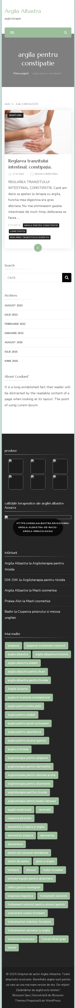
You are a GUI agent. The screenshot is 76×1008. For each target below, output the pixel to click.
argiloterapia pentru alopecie (28, 758)
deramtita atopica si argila (26, 827)
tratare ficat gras (54, 939)
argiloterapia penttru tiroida (27, 792)
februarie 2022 (15, 324)
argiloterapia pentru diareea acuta (31, 775)
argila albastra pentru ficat (26, 672)
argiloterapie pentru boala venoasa (32, 801)
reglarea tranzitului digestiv (29, 237)
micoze (31, 870)
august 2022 (14, 305)
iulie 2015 (11, 352)
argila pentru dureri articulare (28, 723)
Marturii (15, 115)
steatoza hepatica (20, 896)
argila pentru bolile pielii (24, 706)
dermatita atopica (20, 835)
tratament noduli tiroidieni (26, 913)
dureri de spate (18, 861)
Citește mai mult (30, 247)
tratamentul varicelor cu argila (29, 930)
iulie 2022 (11, 314)
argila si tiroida (18, 749)
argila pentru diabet (21, 715)
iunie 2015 (11, 361)
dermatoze (15, 844)
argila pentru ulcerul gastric (27, 741)
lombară (13, 870)
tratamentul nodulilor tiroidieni (29, 922)
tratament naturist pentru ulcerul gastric (36, 904)
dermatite (47, 835)
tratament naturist (53, 896)
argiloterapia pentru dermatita (29, 767)
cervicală (45, 810)
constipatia (17, 231)
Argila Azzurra (18, 689)
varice (12, 948)
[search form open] (65, 32)
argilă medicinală (19, 810)
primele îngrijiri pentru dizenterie (30, 879)
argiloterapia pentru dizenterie (29, 784)
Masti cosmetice (44, 590)
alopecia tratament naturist (45, 646)
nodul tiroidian (53, 870)
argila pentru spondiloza (24, 732)
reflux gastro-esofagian (24, 887)
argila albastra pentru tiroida (28, 680)
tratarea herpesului (21, 939)
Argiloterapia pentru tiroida (44, 580)
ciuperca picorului (20, 818)
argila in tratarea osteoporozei (29, 697)
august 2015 (14, 342)
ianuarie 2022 (14, 333)
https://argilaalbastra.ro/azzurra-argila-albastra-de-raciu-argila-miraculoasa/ (40, 527)
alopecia (13, 646)
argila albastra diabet (23, 663)
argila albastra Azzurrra (51, 654)
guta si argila (45, 861)
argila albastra (18, 654)
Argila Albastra (23, 11)
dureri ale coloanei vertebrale (28, 853)
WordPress (53, 1001)
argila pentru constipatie (41, 225)
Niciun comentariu (46, 174)
